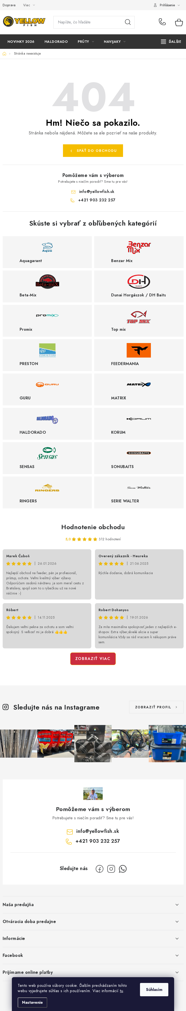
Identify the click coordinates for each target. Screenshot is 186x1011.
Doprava (9, 5)
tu (121, 991)
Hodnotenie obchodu (93, 527)
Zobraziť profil (153, 707)
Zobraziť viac (93, 658)
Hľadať (128, 22)
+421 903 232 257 (163, 22)
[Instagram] (111, 869)
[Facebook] (99, 869)
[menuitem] (21, 41)
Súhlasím (154, 989)
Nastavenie (32, 1002)
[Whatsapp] (123, 869)
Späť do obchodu (97, 150)
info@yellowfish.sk (97, 191)
